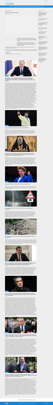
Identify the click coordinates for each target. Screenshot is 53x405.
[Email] (14, 36)
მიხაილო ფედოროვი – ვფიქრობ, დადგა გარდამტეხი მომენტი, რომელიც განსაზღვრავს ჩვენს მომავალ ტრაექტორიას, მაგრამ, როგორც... (43, 48)
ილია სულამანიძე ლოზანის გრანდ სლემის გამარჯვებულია (17, 127)
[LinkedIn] (45, 403)
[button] (47, 4)
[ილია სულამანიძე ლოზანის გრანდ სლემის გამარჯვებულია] (21, 118)
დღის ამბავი (6, 125)
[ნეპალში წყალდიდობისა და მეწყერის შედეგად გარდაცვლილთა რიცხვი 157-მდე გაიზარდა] (21, 227)
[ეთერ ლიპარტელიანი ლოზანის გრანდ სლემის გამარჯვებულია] (21, 174)
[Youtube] (47, 1)
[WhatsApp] (10, 36)
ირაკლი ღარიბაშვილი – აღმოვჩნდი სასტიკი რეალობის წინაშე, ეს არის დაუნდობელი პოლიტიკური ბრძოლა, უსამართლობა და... (43, 60)
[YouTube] (47, 403)
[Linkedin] (45, 1)
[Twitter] (7, 36)
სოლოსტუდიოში (32, 403)
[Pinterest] (9, 36)
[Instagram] (46, 1)
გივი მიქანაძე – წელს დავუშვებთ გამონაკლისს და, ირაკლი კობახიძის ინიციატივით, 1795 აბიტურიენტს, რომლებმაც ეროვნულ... (43, 14)
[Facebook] (43, 1)
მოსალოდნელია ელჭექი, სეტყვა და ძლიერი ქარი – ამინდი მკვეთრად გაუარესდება (43, 32)
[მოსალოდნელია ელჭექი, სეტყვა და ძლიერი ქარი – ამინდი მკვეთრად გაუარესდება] (21, 199)
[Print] (15, 36)
